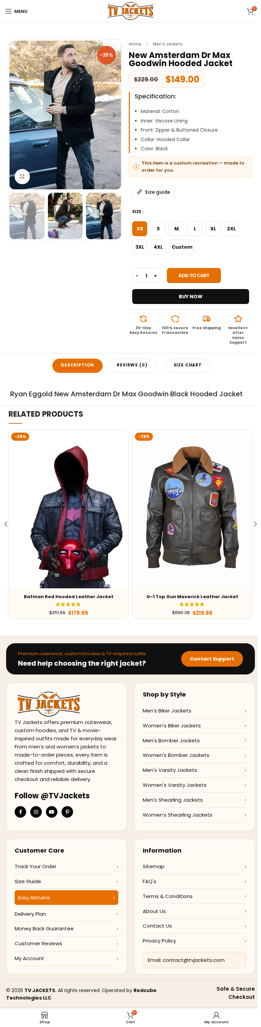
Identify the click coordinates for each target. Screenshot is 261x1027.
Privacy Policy (159, 940)
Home (135, 44)
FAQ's (149, 881)
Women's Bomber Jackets (176, 755)
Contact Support (212, 658)
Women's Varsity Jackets (175, 784)
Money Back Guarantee (44, 928)
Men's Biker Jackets (167, 710)
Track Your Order (35, 866)
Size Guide (28, 881)
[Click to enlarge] (22, 176)
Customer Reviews (38, 943)
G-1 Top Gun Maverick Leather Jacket (192, 596)
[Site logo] (130, 10)
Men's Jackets (167, 44)
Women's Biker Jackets (172, 725)
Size (136, 211)
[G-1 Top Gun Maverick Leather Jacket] (192, 509)
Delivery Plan (30, 913)
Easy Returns (34, 897)
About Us (154, 911)
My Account (29, 958)
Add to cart (193, 275)
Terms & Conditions (168, 896)
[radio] (139, 228)
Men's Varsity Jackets (170, 770)
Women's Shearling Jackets (177, 814)
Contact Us (157, 925)
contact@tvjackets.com (194, 960)
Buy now (191, 296)
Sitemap (153, 866)
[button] (16, 115)
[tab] (77, 366)
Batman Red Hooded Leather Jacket (69, 596)
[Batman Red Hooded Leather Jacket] (68, 509)
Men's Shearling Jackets (173, 799)
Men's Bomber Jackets (171, 740)
